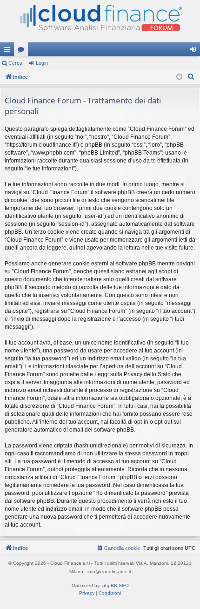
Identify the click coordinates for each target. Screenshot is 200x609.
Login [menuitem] (195, 51)
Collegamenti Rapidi (9, 51)
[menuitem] (191, 77)
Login (42, 63)
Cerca (15, 63)
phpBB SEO (115, 585)
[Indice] (100, 21)
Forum (23, 51)
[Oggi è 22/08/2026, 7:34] (179, 77)
